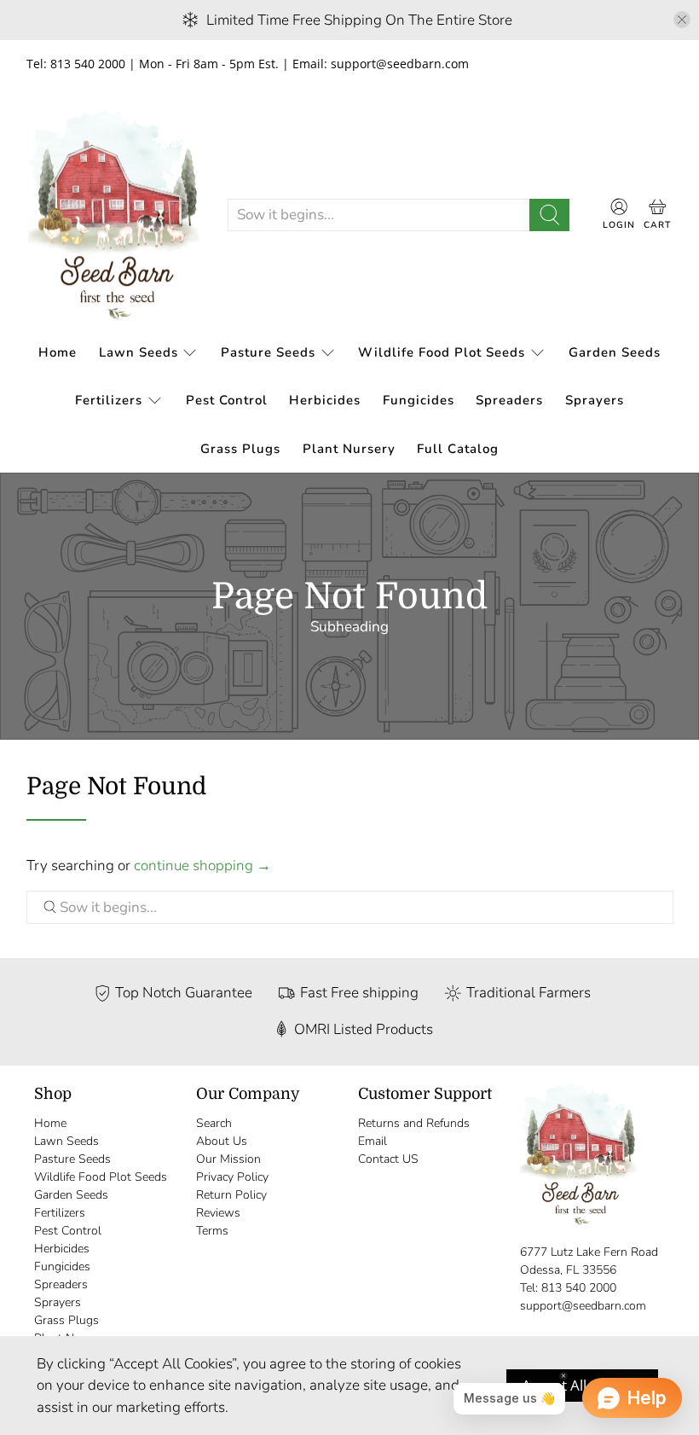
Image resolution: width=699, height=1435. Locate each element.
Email (372, 1141)
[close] (681, 19)
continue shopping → (202, 865)
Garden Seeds (615, 352)
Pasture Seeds (268, 352)
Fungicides (418, 400)
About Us (221, 1141)
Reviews (218, 1213)
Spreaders (509, 400)
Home (57, 352)
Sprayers (594, 400)
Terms (212, 1231)
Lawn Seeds (138, 352)
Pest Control (227, 400)
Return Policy (231, 1195)
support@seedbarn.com (583, 1306)
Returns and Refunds (414, 1123)
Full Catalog (458, 448)
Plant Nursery (349, 448)
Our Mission (228, 1159)
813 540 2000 (578, 1288)
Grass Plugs (240, 448)
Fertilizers (108, 400)
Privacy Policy (232, 1177)
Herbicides (325, 400)
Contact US (388, 1159)
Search (214, 1123)
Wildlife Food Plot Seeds (441, 352)
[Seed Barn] (113, 215)
